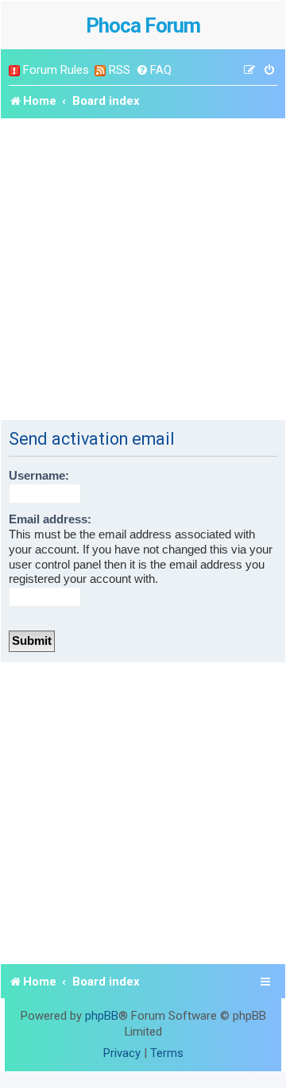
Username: (39, 475)
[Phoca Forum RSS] (100, 70)
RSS (119, 70)
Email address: (50, 519)
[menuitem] (154, 70)
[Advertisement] (143, 269)
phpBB (101, 1016)
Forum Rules (56, 70)
